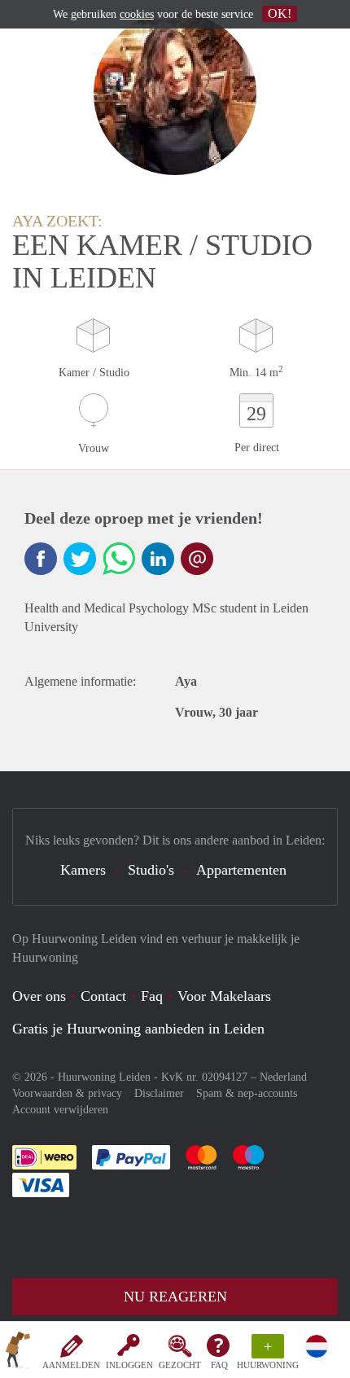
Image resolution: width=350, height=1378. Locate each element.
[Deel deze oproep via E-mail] (197, 558)
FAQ (219, 1365)
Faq (152, 996)
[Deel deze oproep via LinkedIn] (158, 558)
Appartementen (241, 870)
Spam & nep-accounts (246, 1093)
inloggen (129, 1365)
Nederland (283, 1077)
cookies (137, 14)
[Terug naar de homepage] (18, 1352)
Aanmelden (71, 1365)
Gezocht (180, 1365)
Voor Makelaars (224, 996)
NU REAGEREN (175, 1296)
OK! (279, 13)
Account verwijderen (60, 1110)
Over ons (39, 996)
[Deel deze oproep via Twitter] (79, 558)
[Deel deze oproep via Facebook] (40, 558)
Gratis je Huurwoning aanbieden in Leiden (138, 1028)
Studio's (151, 870)
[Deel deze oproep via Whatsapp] (119, 558)
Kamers (83, 870)
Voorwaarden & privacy (67, 1093)
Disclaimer (159, 1093)
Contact (103, 996)
